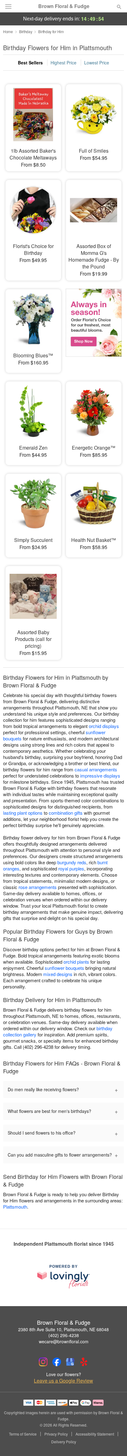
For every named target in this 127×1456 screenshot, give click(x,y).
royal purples (71, 868)
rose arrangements (37, 887)
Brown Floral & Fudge (63, 6)
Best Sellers (30, 62)
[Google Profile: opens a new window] (70, 1362)
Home (8, 31)
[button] (114, 1442)
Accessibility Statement (95, 1434)
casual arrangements (96, 769)
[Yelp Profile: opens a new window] (84, 1362)
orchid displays (104, 726)
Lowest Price (96, 62)
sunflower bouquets (64, 968)
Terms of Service (23, 1434)
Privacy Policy (56, 1434)
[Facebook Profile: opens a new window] (56, 1362)
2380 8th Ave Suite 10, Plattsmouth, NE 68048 (63, 1329)
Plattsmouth (15, 1206)
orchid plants (76, 961)
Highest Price (63, 62)
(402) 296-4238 (63, 1335)
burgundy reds (71, 862)
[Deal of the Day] (93, 326)
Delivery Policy (63, 1442)
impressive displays (100, 775)
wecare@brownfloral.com (63, 1341)
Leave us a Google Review (63, 1380)
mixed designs (57, 974)
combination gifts (66, 812)
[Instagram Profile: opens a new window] (43, 1362)
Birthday (25, 31)
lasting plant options (23, 812)
